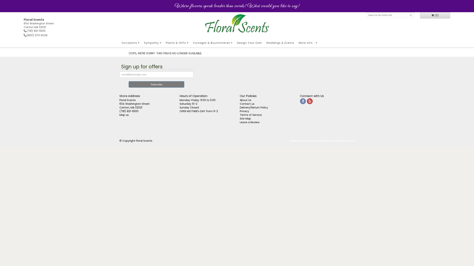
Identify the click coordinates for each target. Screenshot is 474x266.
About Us (245, 100)
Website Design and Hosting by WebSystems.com (322, 141)
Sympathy (151, 43)
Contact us (247, 104)
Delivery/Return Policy (254, 107)
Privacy (244, 111)
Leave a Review (249, 122)
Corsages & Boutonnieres (211, 43)
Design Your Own (249, 43)
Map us (124, 115)
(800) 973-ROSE (37, 35)
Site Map (245, 118)
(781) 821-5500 (36, 31)
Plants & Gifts (176, 43)
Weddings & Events (280, 43)
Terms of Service (251, 115)
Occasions (129, 43)
